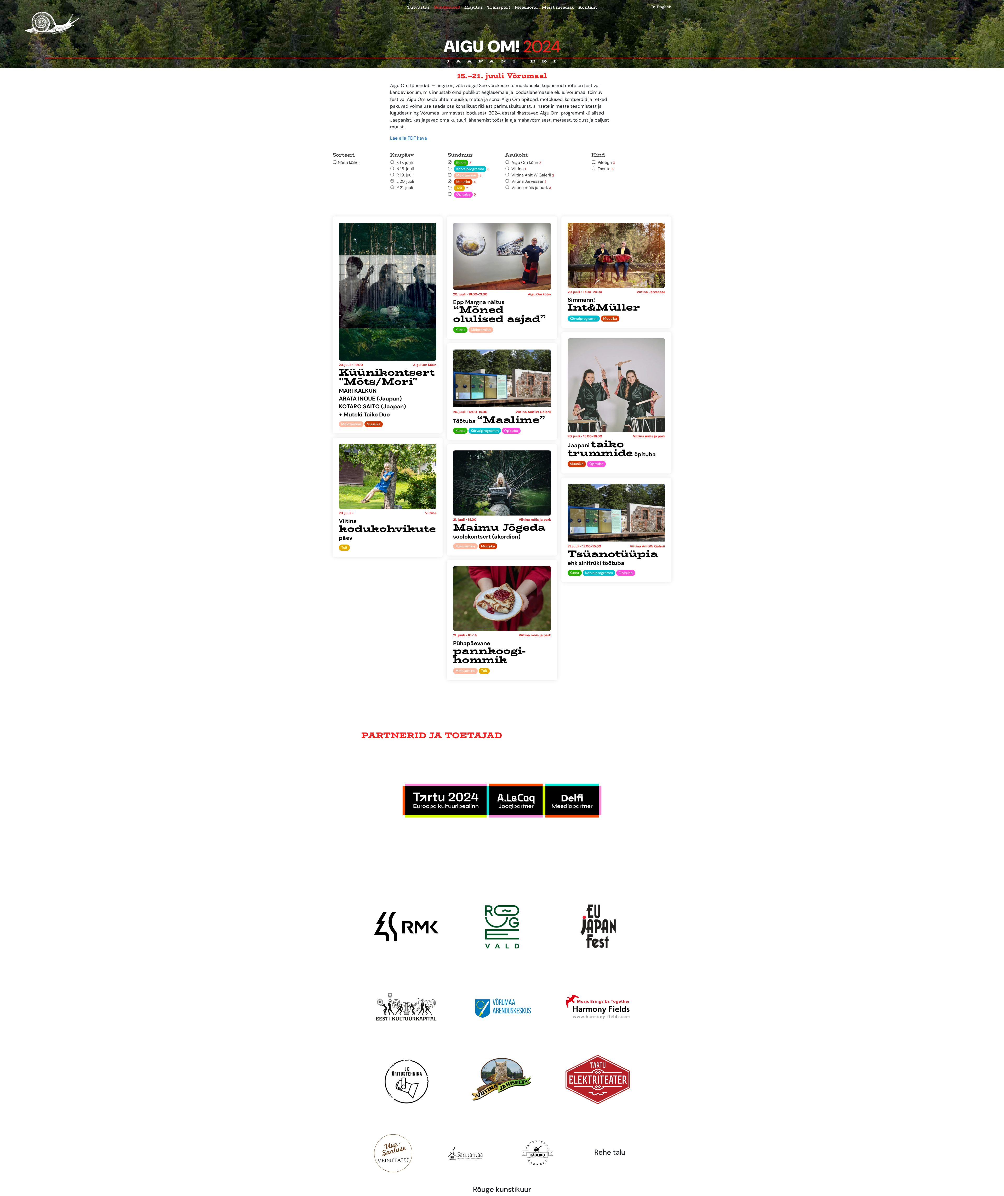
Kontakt (587, 7)
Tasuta (605, 168)
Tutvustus (418, 7)
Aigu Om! (502, 47)
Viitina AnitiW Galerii (531, 175)
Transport (498, 7)
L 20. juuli (404, 181)
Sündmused (447, 7)
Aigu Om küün (525, 162)
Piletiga (605, 162)
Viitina (517, 168)
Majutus (473, 7)
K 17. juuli (403, 162)
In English (661, 7)
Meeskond (526, 7)
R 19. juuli (404, 175)
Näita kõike (347, 162)
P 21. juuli (403, 187)
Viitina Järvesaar (527, 181)
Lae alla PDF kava (408, 138)
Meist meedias (558, 7)
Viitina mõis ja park (530, 187)
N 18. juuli (404, 168)
